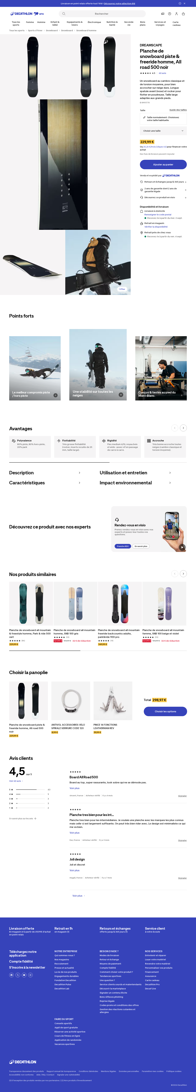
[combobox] (163, 130)
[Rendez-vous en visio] (149, 529)
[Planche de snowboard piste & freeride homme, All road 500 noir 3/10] (65, 164)
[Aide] (169, 13)
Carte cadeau (177, 23)
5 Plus (122, 289)
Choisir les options (165, 711)
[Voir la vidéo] (182, 547)
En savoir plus (141, 546)
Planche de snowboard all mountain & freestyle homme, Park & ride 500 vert (30, 633)
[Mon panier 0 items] (183, 13)
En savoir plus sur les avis (21, 818)
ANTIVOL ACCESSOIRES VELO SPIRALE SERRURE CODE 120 (68, 726)
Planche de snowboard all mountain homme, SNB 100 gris (74, 632)
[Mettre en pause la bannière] (180, 3)
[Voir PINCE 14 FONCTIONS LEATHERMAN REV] (113, 701)
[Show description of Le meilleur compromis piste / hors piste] (56, 395)
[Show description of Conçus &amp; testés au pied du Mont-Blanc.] (182, 395)
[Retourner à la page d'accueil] (27, 13)
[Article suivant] (183, 428)
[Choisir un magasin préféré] (162, 13)
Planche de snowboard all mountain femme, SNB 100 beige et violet (163, 632)
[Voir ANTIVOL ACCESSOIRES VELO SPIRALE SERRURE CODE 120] (70, 701)
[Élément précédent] (174, 428)
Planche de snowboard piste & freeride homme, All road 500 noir (27, 728)
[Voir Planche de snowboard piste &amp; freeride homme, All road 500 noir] (28, 701)
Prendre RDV (123, 546)
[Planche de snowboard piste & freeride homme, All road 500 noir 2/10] (32, 66)
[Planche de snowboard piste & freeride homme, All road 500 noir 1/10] (98, 66)
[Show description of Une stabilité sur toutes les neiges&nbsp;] (121, 394)
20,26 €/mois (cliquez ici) (155, 147)
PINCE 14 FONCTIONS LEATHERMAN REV (105, 726)
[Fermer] (184, 3)
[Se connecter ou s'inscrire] (176, 13)
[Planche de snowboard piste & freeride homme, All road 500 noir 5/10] (98, 262)
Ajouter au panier (163, 164)
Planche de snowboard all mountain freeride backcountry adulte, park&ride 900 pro (119, 633)
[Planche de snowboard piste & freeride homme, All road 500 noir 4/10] (32, 262)
